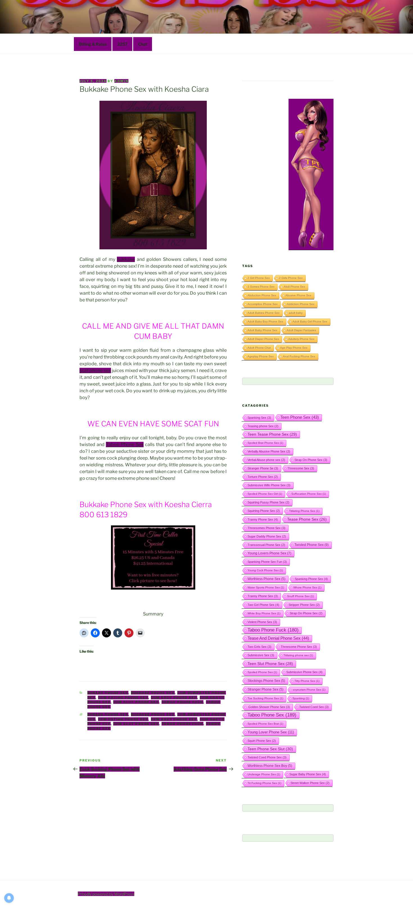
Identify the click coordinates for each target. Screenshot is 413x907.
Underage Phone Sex (264, 774)
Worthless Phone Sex (266, 579)
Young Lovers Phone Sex (269, 553)
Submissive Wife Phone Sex (269, 485)
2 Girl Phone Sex (259, 277)
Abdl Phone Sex (294, 286)
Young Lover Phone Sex (271, 732)
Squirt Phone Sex (262, 740)
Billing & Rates (93, 44)
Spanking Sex (259, 417)
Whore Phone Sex (307, 587)
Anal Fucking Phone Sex (299, 356)
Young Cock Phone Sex (265, 570)
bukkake (126, 259)
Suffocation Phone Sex (308, 493)
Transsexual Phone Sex (266, 545)
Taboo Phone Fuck (182, 702)
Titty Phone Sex (306, 680)
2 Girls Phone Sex (291, 277)
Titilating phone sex (298, 655)
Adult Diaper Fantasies (301, 330)
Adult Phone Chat (259, 347)
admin (121, 81)
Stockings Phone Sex (266, 680)
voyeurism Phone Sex (309, 689)
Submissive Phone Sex (304, 672)
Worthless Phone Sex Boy (270, 765)
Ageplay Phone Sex (261, 356)
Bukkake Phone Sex (153, 693)
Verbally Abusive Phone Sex (269, 451)
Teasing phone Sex (263, 426)
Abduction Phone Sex (262, 295)
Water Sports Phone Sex (266, 587)
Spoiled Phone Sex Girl (265, 493)
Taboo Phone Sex (125, 444)
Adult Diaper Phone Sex (263, 339)
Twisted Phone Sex (311, 545)
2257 (122, 44)
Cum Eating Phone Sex (123, 698)
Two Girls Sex (259, 646)
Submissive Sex (261, 655)
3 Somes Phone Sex (261, 286)
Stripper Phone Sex (304, 604)
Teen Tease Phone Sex (272, 434)
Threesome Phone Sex (299, 646)
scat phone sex (95, 370)
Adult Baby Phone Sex (262, 330)
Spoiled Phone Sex (262, 672)
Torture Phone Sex (263, 476)
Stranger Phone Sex (265, 689)
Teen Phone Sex (299, 417)
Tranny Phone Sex (263, 519)
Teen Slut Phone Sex (270, 663)
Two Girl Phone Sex (263, 604)
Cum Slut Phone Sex (136, 702)
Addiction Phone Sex (300, 304)
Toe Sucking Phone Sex (265, 698)
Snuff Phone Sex (300, 596)
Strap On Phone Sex (310, 460)
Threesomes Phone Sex (266, 528)
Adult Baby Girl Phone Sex (309, 321)
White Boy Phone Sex (264, 613)
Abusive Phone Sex (298, 295)
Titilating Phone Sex (304, 510)
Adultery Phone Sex (301, 339)
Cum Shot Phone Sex (174, 698)
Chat (142, 44)
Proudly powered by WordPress (106, 894)
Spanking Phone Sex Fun (267, 561)
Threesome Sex (300, 468)
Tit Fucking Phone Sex (264, 783)
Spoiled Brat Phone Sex (265, 442)
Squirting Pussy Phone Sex (268, 502)
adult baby (296, 312)
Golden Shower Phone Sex (269, 707)
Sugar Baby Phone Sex (307, 774)
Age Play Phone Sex (293, 347)
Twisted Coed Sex (314, 707)
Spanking (300, 698)
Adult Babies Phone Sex (264, 312)
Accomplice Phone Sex (263, 304)
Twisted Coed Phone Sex (267, 757)
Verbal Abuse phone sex (266, 460)
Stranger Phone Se (263, 468)
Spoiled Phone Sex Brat (265, 723)
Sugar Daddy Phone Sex (267, 536)
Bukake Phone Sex (107, 693)
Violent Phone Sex (262, 622)
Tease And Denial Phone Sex (278, 638)
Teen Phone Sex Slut (270, 749)
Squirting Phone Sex (264, 510)
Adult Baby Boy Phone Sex (265, 321)
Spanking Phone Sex (311, 579)
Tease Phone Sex (307, 519)
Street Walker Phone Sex (310, 783)
